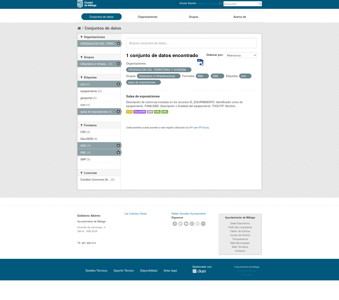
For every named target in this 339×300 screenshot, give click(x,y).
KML (157, 111)
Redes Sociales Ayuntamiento (188, 213)
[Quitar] (188, 69)
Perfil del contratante (240, 227)
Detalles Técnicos (96, 270)
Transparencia (240, 239)
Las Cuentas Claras (135, 213)
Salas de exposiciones (143, 96)
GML (164, 111)
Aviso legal (170, 270)
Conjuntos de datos (101, 17)
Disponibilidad (148, 270)
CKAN (199, 271)
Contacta (240, 251)
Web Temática (240, 247)
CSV (129, 111)
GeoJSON (139, 111)
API (191, 127)
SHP (150, 111)
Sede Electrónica (240, 223)
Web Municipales (240, 243)
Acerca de (239, 17)
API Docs (203, 127)
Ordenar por (214, 55)
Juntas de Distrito (240, 235)
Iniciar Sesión (188, 3)
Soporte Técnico (124, 270)
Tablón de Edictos (240, 231)
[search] (251, 45)
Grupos (193, 17)
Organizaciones (147, 17)
